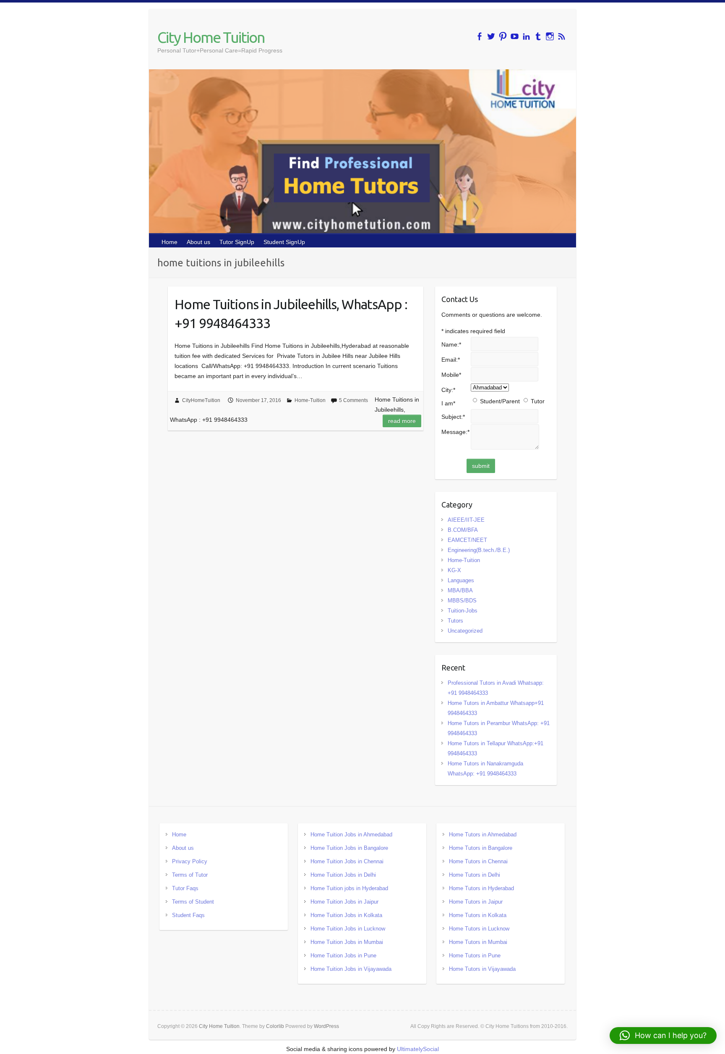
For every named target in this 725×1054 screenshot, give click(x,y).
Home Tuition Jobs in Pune (343, 955)
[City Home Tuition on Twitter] (491, 36)
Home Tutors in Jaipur (476, 902)
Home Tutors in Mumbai (478, 942)
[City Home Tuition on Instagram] (549, 36)
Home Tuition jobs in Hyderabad (349, 888)
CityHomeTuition (201, 400)
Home (169, 242)
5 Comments (353, 400)
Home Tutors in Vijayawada (482, 969)
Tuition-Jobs (462, 610)
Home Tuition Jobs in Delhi (343, 875)
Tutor (538, 401)
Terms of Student (193, 902)
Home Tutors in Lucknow (479, 928)
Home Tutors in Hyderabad (481, 888)
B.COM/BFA (463, 530)
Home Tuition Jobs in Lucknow (347, 928)
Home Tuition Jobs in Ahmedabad (351, 834)
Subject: (453, 416)
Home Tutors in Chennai (478, 861)
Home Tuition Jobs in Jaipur (344, 902)
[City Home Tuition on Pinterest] (503, 36)
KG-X (454, 570)
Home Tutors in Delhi (474, 875)
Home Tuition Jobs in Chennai (346, 861)
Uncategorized (465, 631)
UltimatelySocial (418, 1049)
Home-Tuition (310, 400)
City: (448, 389)
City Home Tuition (211, 37)
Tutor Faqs (185, 888)
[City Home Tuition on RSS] (561, 36)
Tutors (455, 621)
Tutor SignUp (236, 242)
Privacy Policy (189, 861)
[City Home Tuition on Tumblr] (538, 36)
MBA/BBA (460, 590)
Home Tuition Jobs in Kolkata (346, 915)
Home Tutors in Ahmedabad (482, 834)
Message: (455, 431)
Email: (450, 359)
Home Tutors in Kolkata (477, 915)
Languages (461, 580)
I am (448, 403)
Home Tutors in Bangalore (480, 848)
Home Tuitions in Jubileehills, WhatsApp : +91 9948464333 (291, 314)
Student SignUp (284, 242)
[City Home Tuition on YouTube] (514, 36)
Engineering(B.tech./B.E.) (479, 550)
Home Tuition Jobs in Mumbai (346, 942)
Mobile (451, 374)
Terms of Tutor (190, 875)
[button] (663, 1035)
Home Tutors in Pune (475, 955)
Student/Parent (500, 401)
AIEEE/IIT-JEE (466, 520)
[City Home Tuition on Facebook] (479, 36)
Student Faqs (188, 915)
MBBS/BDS (462, 600)
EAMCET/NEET (467, 540)
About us (198, 242)
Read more (402, 421)
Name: (451, 344)
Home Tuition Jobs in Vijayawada (350, 969)
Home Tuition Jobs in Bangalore (349, 848)
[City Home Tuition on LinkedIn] (526, 36)
